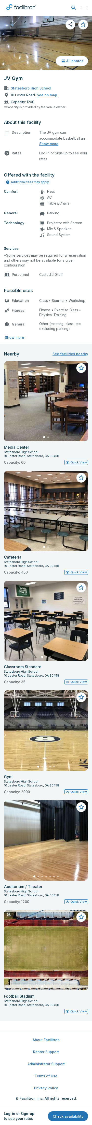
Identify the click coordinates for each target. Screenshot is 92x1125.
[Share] (70, 25)
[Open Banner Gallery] (46, 43)
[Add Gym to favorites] (81, 697)
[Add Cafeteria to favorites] (81, 478)
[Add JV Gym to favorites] (83, 25)
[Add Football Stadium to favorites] (81, 917)
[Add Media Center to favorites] (81, 368)
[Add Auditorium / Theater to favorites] (81, 807)
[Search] (73, 8)
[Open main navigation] (84, 7)
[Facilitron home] (21, 11)
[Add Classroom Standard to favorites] (81, 587)
